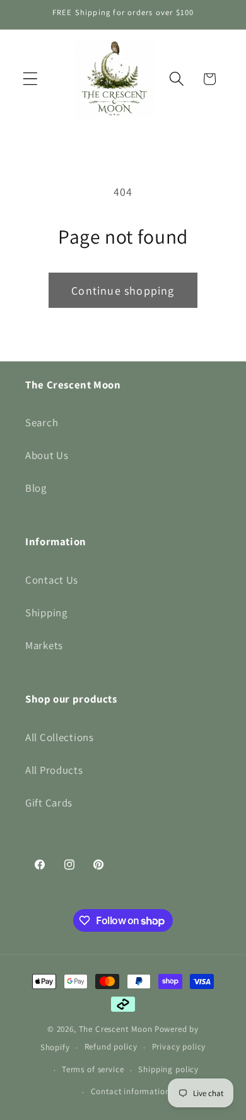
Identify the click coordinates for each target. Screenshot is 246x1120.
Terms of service (93, 1069)
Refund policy (111, 1046)
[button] (30, 79)
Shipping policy (168, 1069)
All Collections (59, 737)
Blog (36, 488)
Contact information (130, 1091)
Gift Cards (49, 803)
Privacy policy (179, 1046)
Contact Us (51, 580)
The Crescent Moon (116, 1029)
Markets (44, 645)
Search (41, 422)
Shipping (46, 612)
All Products (54, 770)
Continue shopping (122, 290)
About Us (47, 455)
